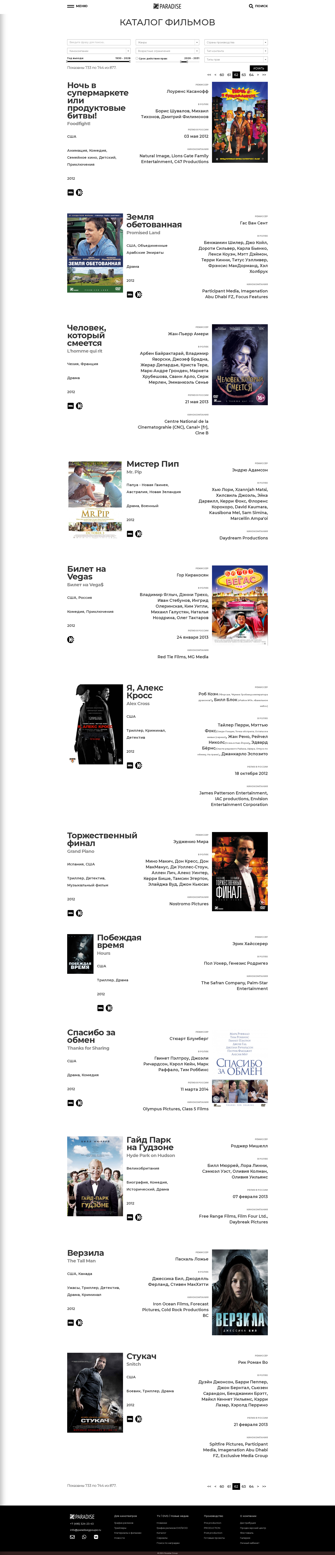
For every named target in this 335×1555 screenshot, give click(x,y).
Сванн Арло (182, 376)
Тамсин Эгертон (190, 878)
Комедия (97, 150)
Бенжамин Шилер (223, 242)
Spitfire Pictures (226, 1444)
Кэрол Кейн (182, 1064)
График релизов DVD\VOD (172, 1528)
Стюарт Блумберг (189, 1038)
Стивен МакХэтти (189, 1284)
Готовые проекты (214, 1537)
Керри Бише (157, 878)
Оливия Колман (250, 1171)
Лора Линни (253, 1165)
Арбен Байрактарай (162, 353)
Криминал (155, 730)
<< (209, 75)
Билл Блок (225, 699)
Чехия (73, 364)
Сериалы (162, 1537)
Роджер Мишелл (249, 1146)
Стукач (141, 1356)
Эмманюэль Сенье (188, 382)
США (71, 136)
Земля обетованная (154, 221)
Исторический (140, 1189)
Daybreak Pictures (248, 1222)
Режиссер (202, 84)
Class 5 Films (195, 1108)
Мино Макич (159, 861)
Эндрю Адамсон (250, 470)
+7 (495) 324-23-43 (82, 1523)
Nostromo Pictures (189, 903)
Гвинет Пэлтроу (171, 1058)
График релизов (123, 1522)
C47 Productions (191, 161)
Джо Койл (256, 242)
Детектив (135, 737)
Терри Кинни (215, 259)
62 (237, 75)
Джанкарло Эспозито (244, 753)
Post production (213, 1532)
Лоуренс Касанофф (188, 91)
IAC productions (231, 798)
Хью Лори (222, 489)
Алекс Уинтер (192, 872)
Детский (107, 157)
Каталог (161, 1532)
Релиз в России (198, 129)
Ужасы (73, 1288)
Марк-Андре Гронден (164, 370)
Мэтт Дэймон (252, 254)
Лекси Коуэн (221, 254)
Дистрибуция (248, 1522)
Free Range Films (217, 1216)
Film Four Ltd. (252, 1216)
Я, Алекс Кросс (144, 691)
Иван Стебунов (174, 600)
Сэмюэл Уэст (216, 1171)
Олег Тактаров (193, 617)
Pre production (212, 1522)
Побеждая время (119, 941)
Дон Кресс (186, 861)
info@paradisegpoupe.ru (85, 1530)
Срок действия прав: (168, 58)
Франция (89, 364)
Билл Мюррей (222, 1165)
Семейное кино (82, 157)
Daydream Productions (243, 538)
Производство (213, 1516)
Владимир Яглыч (158, 594)
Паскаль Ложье (192, 1259)
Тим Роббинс (194, 1069)
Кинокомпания (198, 149)
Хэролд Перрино (249, 1405)
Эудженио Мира (191, 841)
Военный (149, 506)
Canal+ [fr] (196, 427)
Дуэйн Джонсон (215, 1382)
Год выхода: (99, 58)
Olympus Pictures (161, 1108)
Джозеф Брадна (189, 359)
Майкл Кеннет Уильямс (227, 1399)
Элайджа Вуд (162, 884)
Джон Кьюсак (194, 884)
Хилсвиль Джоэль (235, 495)
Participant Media (220, 291)
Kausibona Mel (224, 512)
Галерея (245, 1537)
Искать (258, 68)
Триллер (134, 730)
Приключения (81, 164)
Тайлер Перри (233, 725)
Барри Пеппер (251, 1382)
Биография (137, 1182)
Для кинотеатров (125, 1516)
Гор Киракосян (193, 575)
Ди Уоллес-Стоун (188, 867)
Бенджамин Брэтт (247, 1393)
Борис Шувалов (172, 111)
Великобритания (142, 1168)
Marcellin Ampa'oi (249, 518)
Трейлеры (120, 1528)
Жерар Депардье (159, 365)
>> (264, 75)
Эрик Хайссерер (250, 943)
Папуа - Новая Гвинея (147, 485)
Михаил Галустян (170, 612)
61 (229, 75)
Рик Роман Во (253, 1362)
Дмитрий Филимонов (185, 116)
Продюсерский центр (253, 1528)
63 (244, 75)
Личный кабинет (249, 1543)
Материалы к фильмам (127, 1532)
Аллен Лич (163, 872)
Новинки (162, 1522)
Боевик (133, 1391)
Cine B (202, 433)
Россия (85, 598)
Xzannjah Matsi (251, 489)
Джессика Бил (167, 1278)
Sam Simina (254, 512)
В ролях (203, 104)
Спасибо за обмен (91, 1036)
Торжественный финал (102, 839)
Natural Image (154, 155)
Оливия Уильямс (250, 1177)
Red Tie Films (172, 656)
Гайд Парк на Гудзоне (150, 1143)
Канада (85, 1274)
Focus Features (252, 296)
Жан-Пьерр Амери (188, 333)
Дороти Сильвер (217, 248)
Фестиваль (246, 1532)
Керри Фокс (233, 501)
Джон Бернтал (233, 1387)
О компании (248, 1516)
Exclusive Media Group (244, 1455)
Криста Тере (194, 365)
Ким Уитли (195, 606)
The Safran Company (223, 982)
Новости (119, 1537)
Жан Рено (239, 736)
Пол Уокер (215, 963)
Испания (75, 864)
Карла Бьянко (252, 248)
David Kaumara (251, 506)
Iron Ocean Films (170, 1304)
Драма (132, 266)
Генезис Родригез (248, 963)
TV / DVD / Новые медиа (172, 1516)
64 (251, 75)
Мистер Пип (152, 464)
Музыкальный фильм (87, 885)
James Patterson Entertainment (233, 793)
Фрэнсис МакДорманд (233, 265)
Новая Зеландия (165, 492)
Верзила (85, 1253)
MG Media (198, 656)
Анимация (77, 150)
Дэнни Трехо (193, 594)
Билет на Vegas (86, 573)
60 (222, 75)
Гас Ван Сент (254, 223)
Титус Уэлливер (249, 259)
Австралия (136, 492)
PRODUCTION (212, 1528)
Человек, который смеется (86, 335)
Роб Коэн (208, 693)
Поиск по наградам (168, 1543)
